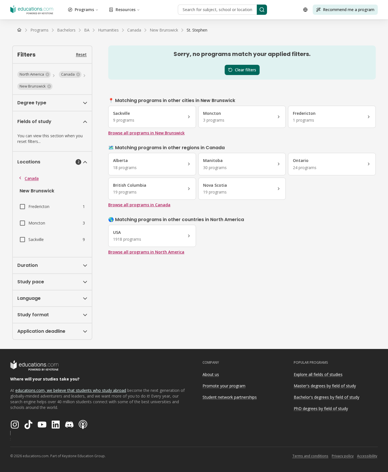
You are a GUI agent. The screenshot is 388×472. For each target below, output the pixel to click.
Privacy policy (343, 456)
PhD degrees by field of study (321, 408)
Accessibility (367, 456)
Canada (32, 178)
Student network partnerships (230, 397)
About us (211, 374)
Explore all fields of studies (318, 374)
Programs (84, 9)
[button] (34, 74)
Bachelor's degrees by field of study (326, 397)
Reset (81, 54)
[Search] (262, 10)
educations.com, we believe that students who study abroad (70, 390)
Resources (125, 9)
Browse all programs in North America (146, 252)
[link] (197, 30)
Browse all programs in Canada (139, 204)
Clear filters (245, 69)
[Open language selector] (305, 10)
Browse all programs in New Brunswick (146, 133)
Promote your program (224, 385)
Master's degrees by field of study (325, 385)
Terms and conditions (310, 456)
